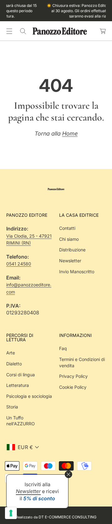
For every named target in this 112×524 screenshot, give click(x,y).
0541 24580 (18, 263)
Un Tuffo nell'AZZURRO (20, 421)
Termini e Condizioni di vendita (82, 362)
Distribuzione (72, 249)
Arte (10, 352)
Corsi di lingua (20, 374)
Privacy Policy (73, 376)
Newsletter (70, 260)
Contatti (67, 228)
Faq (63, 348)
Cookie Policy (72, 387)
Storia (12, 406)
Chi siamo (69, 239)
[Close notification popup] (68, 474)
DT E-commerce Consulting (67, 517)
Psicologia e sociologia (29, 396)
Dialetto (14, 363)
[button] (9, 31)
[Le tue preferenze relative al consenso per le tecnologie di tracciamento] (11, 513)
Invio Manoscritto (76, 271)
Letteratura (17, 385)
